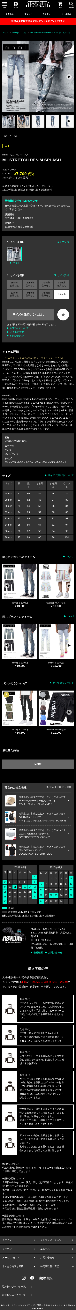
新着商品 (9, 14)
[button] (69, 76)
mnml (70, 616)
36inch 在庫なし (46, 294)
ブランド (28, 14)
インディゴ (14, 263)
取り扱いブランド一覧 (14, 1286)
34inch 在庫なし (30, 294)
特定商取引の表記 (49, 1266)
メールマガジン (10, 1257)
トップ (5, 33)
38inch (61, 294)
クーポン (7, 1248)
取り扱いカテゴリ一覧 (14, 1295)
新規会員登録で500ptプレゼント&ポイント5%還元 (38, 21)
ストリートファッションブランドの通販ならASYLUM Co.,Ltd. (33, 1305)
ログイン (7, 1240)
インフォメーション (50, 1240)
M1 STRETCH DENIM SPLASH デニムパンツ (50, 33)
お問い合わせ (17, 335)
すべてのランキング (63, 683)
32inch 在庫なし (61, 284)
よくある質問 (17, 332)
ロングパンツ (12, 453)
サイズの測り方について (61, 475)
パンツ (24, 154)
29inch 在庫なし (30, 284)
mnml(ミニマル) (19, 33)
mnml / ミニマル (11, 154)
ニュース (45, 1248)
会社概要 (38, 952)
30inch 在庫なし (46, 284)
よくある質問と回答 (12, 1266)
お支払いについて (19, 328)
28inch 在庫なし (14, 284)
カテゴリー (47, 14)
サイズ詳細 (63, 275)
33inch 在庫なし (14, 294)
